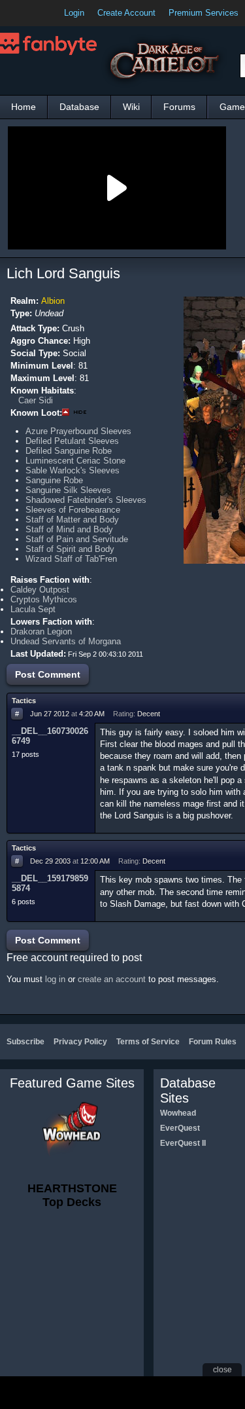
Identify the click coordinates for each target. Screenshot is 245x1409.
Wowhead (178, 1113)
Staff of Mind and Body (69, 529)
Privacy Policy (80, 1041)
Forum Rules (213, 1041)
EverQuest (180, 1128)
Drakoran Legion (41, 631)
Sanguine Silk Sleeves (68, 490)
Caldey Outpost (39, 590)
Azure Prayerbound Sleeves (78, 431)
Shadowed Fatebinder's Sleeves (85, 500)
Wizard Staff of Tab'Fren (71, 559)
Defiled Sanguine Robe (68, 451)
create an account (112, 979)
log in (55, 979)
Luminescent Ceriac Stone (75, 461)
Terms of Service (148, 1041)
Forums (179, 106)
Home (23, 106)
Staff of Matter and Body (72, 519)
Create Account (126, 13)
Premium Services (203, 13)
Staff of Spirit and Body (69, 549)
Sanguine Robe (54, 480)
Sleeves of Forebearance (72, 510)
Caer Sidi (35, 400)
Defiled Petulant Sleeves (72, 441)
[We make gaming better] (42, 13)
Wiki (131, 106)
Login (74, 13)
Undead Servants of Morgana (65, 641)
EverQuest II (183, 1143)
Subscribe (25, 1041)
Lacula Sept (33, 609)
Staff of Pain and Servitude (76, 539)
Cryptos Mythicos (43, 599)
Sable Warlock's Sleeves (72, 470)
